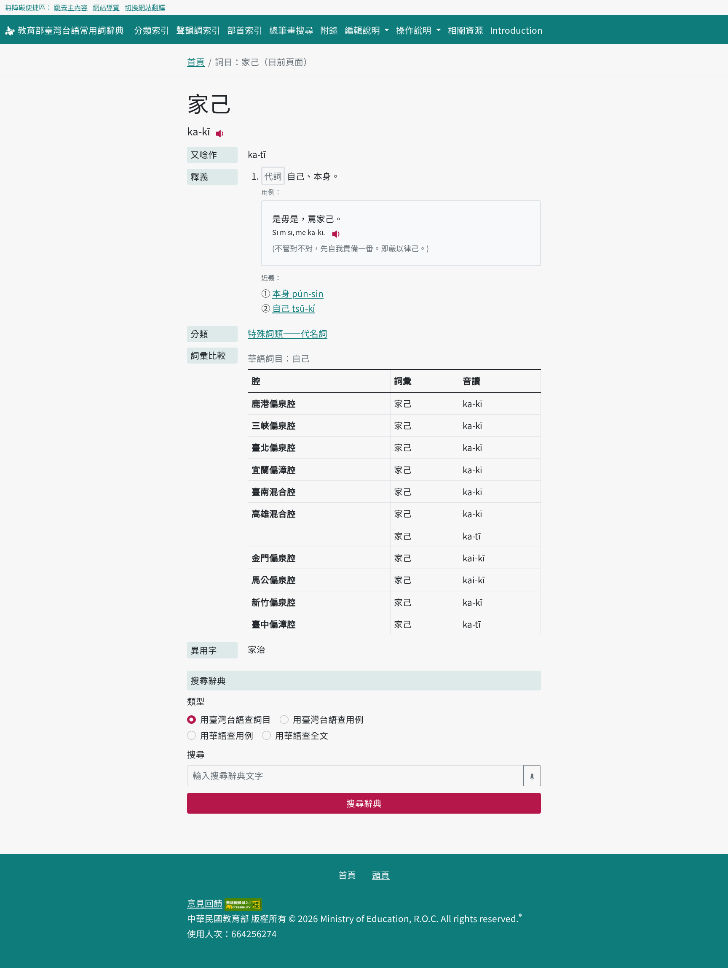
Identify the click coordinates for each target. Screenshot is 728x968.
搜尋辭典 (364, 803)
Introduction (516, 30)
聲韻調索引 (198, 30)
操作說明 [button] (415, 30)
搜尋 (196, 754)
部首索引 (244, 30)
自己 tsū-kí (293, 308)
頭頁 (381, 874)
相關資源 (465, 30)
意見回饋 (204, 903)
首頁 (196, 61)
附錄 (329, 30)
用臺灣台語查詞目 (235, 719)
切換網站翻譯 (145, 7)
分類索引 (151, 30)
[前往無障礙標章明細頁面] (243, 903)
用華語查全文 (301, 735)
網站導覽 (106, 7)
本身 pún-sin (298, 293)
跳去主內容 (71, 7)
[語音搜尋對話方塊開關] (532, 775)
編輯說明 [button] (363, 30)
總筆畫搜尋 (291, 30)
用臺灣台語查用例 (328, 719)
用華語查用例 (226, 735)
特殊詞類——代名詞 (287, 333)
